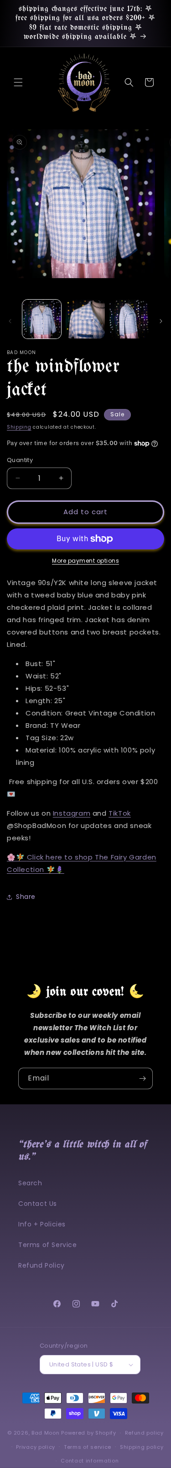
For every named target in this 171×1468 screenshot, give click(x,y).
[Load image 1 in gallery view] (41, 319)
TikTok (120, 813)
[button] (18, 82)
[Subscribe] (142, 1078)
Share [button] (26, 896)
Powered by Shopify (88, 1432)
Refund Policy (41, 1265)
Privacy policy (35, 1447)
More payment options (85, 561)
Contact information (90, 1460)
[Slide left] (10, 321)
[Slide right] (161, 321)
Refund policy (144, 1432)
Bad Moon (45, 1432)
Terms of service (87, 1447)
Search (30, 1183)
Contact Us (37, 1203)
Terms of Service (47, 1244)
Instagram (71, 813)
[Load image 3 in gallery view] (128, 319)
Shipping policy (142, 1447)
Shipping (19, 427)
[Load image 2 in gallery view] (85, 319)
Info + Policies (42, 1224)
